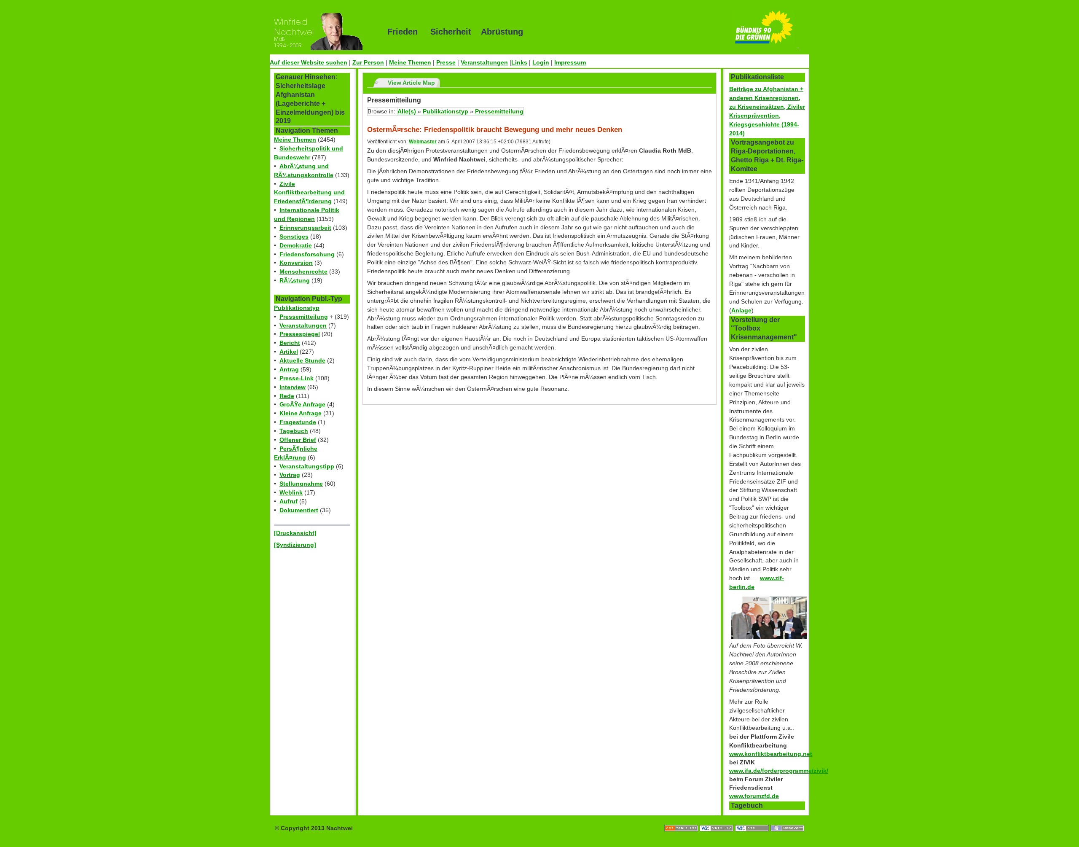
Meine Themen (410, 62)
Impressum (570, 62)
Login (540, 62)
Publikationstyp (296, 307)
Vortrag (289, 474)
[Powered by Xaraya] (787, 819)
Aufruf (288, 501)
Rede (286, 396)
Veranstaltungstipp (306, 466)
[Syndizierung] (295, 544)
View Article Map (411, 82)
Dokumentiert (298, 510)
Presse (446, 62)
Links (519, 62)
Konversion (296, 262)
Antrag (289, 369)
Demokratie (295, 245)
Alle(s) (406, 111)
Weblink (291, 492)
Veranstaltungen (484, 62)
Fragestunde (297, 422)
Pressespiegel (299, 334)
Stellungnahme (301, 483)
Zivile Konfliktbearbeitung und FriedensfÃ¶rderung (309, 192)
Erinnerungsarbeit (305, 227)
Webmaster (423, 141)
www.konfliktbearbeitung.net (770, 753)
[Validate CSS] (752, 819)
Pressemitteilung (303, 316)
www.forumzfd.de (754, 796)
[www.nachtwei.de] (322, 32)
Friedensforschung (307, 254)
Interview (292, 387)
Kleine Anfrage (300, 413)
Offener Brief (297, 439)
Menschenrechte (303, 271)
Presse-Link (296, 378)
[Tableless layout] (682, 819)
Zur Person (368, 62)
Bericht (289, 342)
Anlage (741, 310)
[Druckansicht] (295, 533)
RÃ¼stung (294, 280)
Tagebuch (293, 431)
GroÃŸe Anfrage (302, 404)
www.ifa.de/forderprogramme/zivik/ (778, 770)
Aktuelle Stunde (302, 360)
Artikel (288, 351)
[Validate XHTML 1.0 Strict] (717, 819)
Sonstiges (294, 236)
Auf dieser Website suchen (308, 62)
